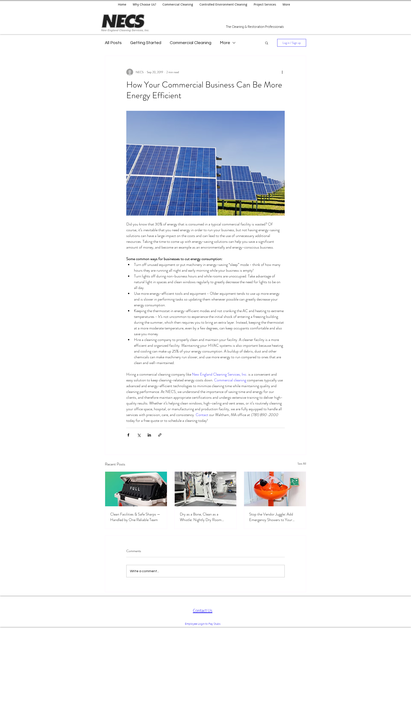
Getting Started (145, 43)
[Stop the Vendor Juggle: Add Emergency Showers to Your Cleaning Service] (275, 489)
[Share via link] (160, 435)
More (225, 43)
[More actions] (282, 72)
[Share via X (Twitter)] (139, 435)
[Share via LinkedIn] (149, 435)
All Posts (113, 43)
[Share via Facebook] (128, 435)
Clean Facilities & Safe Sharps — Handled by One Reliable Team (135, 517)
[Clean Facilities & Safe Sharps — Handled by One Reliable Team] (136, 489)
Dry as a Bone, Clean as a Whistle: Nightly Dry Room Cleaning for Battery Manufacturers (201, 517)
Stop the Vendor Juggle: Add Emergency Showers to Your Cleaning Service (271, 517)
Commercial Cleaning (190, 43)
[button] (267, 42)
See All (302, 463)
